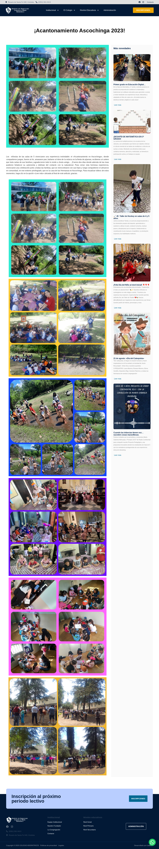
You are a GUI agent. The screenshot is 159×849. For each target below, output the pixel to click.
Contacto (150, 2)
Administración (110, 10)
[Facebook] (139, 2)
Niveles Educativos (88, 10)
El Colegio (68, 10)
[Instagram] (143, 2)
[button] (152, 842)
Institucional (51, 10)
